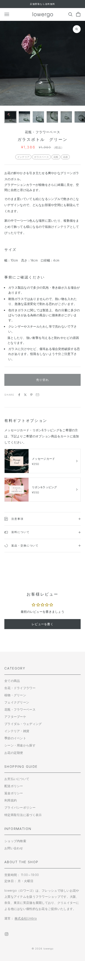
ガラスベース (41, 156)
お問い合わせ (13, 848)
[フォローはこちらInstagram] (6, 934)
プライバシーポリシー (20, 807)
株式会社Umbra (26, 918)
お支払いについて (16, 779)
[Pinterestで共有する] (31, 394)
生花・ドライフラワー (20, 688)
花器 (65, 156)
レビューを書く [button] (42, 624)
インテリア (23, 156)
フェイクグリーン (16, 702)
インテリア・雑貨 (16, 731)
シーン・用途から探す (20, 745)
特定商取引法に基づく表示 (23, 815)
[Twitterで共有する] (25, 394)
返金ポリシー (13, 793)
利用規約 (10, 800)
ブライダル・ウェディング (23, 724)
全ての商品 (12, 681)
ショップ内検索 (15, 841)
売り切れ (42, 379)
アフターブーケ (15, 716)
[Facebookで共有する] (19, 394)
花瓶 (55, 156)
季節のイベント (15, 738)
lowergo (48, 948)
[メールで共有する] (37, 394)
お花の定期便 (13, 752)
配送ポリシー (13, 786)
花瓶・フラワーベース (42, 132)
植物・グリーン (15, 695)
